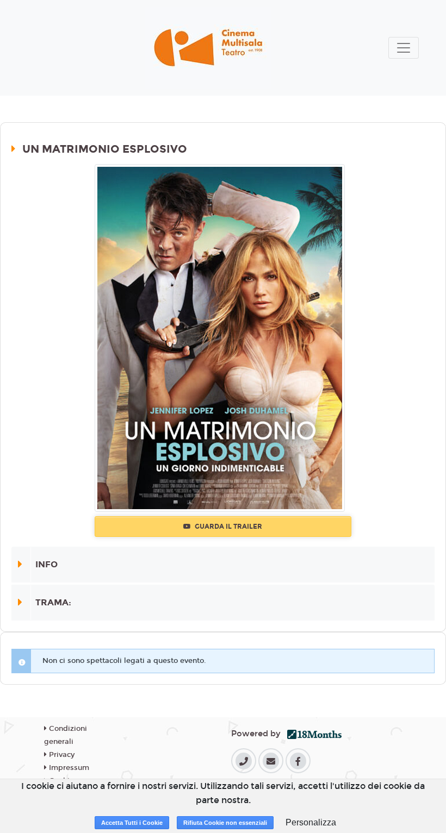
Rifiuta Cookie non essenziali (225, 822)
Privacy (61, 754)
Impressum (68, 767)
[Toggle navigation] (403, 48)
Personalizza (311, 822)
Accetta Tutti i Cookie (132, 822)
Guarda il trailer (227, 526)
